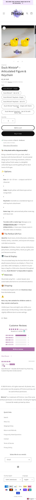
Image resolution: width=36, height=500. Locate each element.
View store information (10, 145)
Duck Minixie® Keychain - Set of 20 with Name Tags (17, 112)
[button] (4, 13)
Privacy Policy (8, 447)
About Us (7, 422)
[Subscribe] (29, 459)
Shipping (10, 82)
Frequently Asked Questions (12, 434)
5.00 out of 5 (23, 329)
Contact (6, 439)
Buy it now (18, 134)
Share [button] (5, 318)
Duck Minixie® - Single (10, 89)
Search (6, 417)
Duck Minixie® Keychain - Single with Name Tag (18, 106)
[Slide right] (22, 61)
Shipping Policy (8, 426)
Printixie (20, 496)
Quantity (3, 117)
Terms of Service (9, 443)
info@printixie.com (10, 224)
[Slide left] (14, 61)
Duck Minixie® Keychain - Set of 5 (14, 101)
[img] (5, 361)
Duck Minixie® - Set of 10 (11, 93)
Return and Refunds (10, 430)
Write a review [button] (18, 349)
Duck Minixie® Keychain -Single (13, 97)
